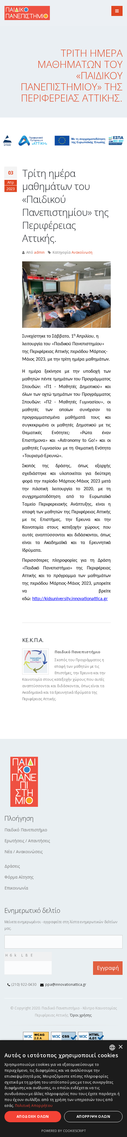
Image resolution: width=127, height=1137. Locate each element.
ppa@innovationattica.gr (65, 984)
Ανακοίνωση (81, 252)
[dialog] (63, 1088)
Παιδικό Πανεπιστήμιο (25, 830)
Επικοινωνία (16, 888)
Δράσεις (12, 866)
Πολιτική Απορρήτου (34, 1105)
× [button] (120, 1047)
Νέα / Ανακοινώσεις (23, 851)
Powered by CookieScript (63, 1130)
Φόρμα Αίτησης (18, 877)
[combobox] (112, 1047)
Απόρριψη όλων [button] (93, 1116)
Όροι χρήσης (81, 1015)
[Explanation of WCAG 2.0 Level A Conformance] (37, 1036)
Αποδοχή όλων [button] (33, 1116)
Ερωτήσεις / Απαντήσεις (27, 840)
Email (6, 938)
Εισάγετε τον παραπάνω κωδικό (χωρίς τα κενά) (30, 964)
